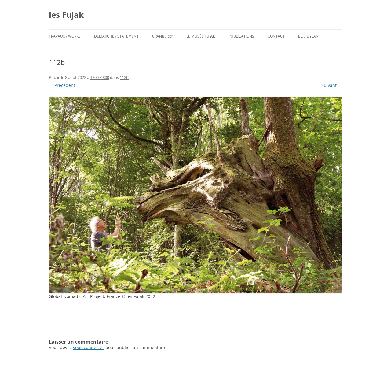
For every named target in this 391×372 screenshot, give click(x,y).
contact (276, 36)
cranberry (162, 36)
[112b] (195, 195)
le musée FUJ (200, 36)
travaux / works (65, 36)
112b (124, 77)
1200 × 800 (99, 77)
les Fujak (66, 14)
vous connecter (88, 347)
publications (241, 36)
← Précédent (62, 85)
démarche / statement (116, 36)
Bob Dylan (308, 36)
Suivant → (331, 85)
